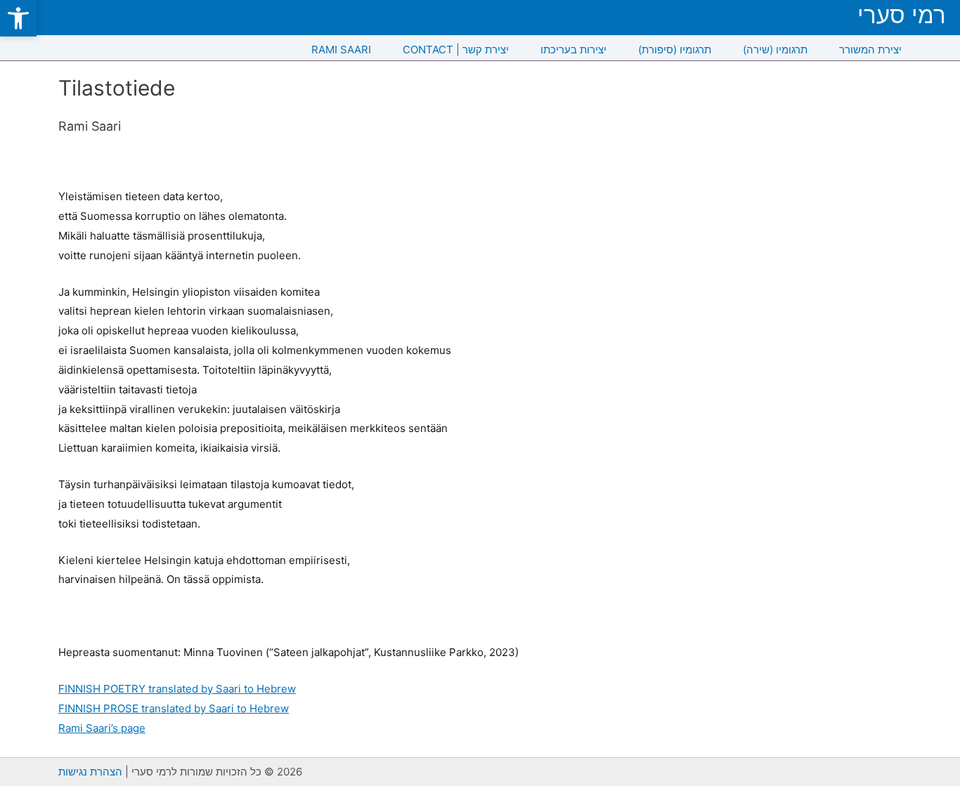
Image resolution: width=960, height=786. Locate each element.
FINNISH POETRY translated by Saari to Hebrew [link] (177, 688)
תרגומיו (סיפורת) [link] (674, 49)
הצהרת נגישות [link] (90, 771)
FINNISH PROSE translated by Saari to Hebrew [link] (173, 708)
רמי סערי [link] (901, 15)
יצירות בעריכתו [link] (573, 49)
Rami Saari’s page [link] (101, 728)
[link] (18, 18)
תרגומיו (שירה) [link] (775, 49)
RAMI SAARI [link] (341, 49)
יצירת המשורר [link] (870, 49)
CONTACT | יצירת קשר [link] (456, 49)
